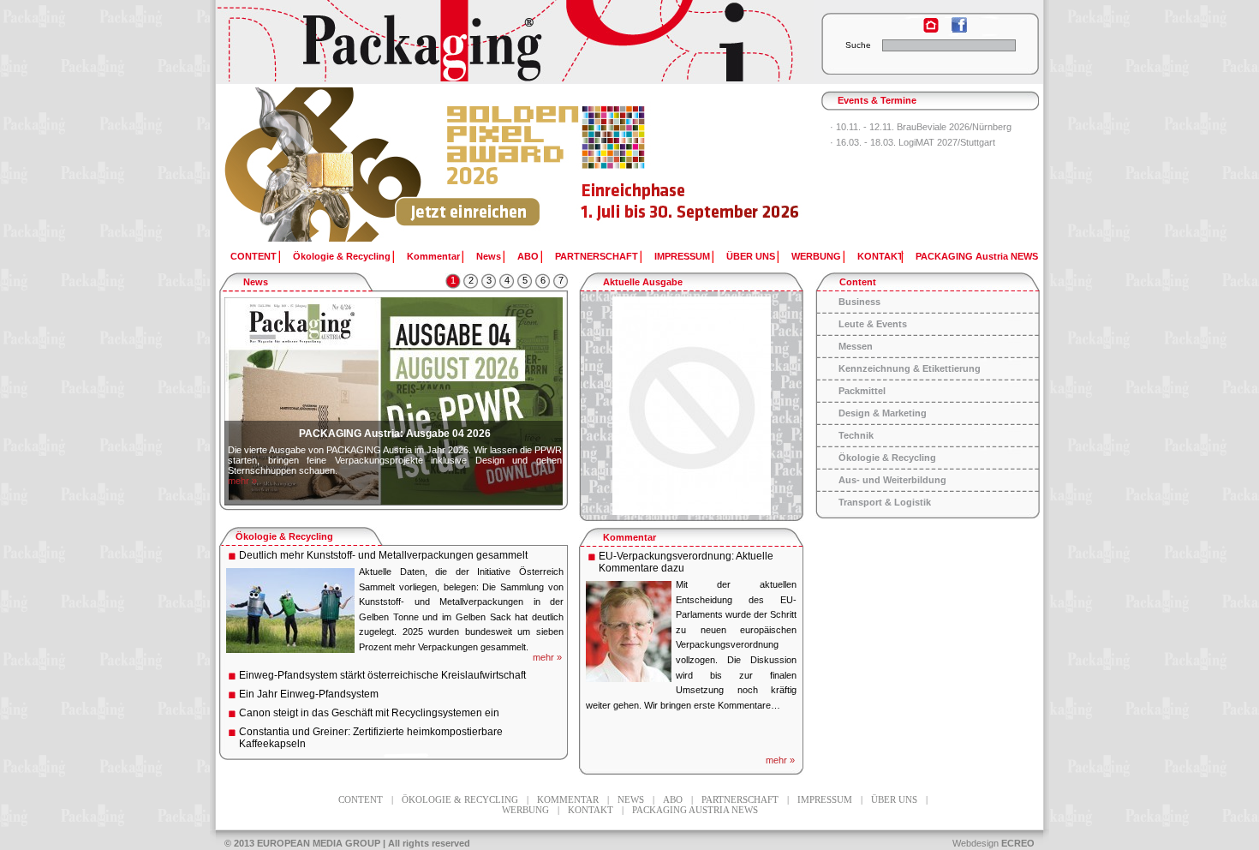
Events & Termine (877, 100)
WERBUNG (816, 256)
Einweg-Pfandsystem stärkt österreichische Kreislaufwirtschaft (382, 675)
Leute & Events (872, 324)
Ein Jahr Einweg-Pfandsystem (309, 694)
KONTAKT (880, 256)
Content (857, 282)
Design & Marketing (882, 413)
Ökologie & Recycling (342, 256)
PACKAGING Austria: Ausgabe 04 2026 (395, 434)
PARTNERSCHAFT (596, 256)
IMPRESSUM (682, 256)
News (488, 256)
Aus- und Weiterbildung (892, 480)
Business (859, 301)
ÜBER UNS (750, 256)
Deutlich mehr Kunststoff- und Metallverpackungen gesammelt (383, 555)
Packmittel (862, 391)
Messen (855, 346)
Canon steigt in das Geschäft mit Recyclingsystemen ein (369, 713)
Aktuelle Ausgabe (643, 282)
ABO (528, 256)
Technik (856, 435)
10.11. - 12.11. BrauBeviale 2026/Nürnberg (923, 127)
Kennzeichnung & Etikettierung (909, 368)
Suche (858, 45)
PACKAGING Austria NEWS (977, 256)
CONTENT (253, 256)
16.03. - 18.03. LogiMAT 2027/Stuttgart (915, 142)
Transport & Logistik (884, 502)
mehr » (242, 481)
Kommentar (433, 256)
